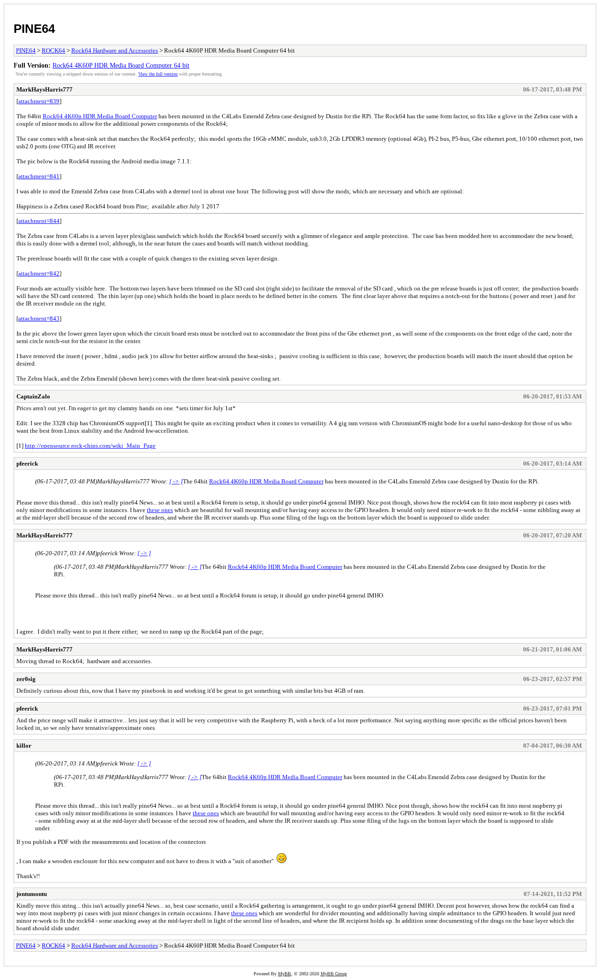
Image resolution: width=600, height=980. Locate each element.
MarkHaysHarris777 (44, 89)
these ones (160, 509)
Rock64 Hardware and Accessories (114, 50)
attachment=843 (39, 318)
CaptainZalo (33, 396)
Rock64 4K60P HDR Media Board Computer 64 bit (120, 65)
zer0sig (26, 678)
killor (23, 745)
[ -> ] (176, 481)
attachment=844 (39, 220)
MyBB (284, 973)
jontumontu (31, 893)
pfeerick (27, 463)
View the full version (158, 74)
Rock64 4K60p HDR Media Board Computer (100, 116)
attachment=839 (39, 101)
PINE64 (34, 29)
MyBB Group (334, 973)
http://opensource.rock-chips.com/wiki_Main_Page (90, 445)
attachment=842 (39, 273)
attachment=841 (39, 176)
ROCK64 (53, 50)
